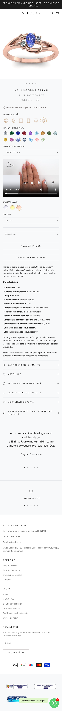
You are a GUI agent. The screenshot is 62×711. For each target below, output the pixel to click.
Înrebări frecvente (11, 570)
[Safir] (17, 133)
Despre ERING (10, 565)
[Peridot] (49, 133)
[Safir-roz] (11, 139)
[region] (31, 495)
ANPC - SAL (9, 599)
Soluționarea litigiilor (12, 603)
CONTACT (42, 531)
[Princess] (21, 120)
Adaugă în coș (31, 246)
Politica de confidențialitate (15, 613)
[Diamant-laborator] (24, 139)
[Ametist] (30, 133)
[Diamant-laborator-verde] (43, 139)
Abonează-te (16, 652)
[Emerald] (28, 120)
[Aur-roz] (19, 208)
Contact (7, 579)
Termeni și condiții (11, 608)
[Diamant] (5, 133)
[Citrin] (42, 133)
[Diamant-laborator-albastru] (30, 139)
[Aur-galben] (12, 207)
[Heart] (36, 120)
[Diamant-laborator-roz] (36, 139)
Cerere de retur (10, 617)
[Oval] (13, 120)
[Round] (6, 120)
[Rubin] (24, 133)
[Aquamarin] (55, 133)
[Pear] (43, 120)
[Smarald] (11, 133)
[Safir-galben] (5, 139)
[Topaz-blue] (36, 133)
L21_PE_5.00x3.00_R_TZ (31, 95)
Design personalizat (31, 257)
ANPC (6, 594)
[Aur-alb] (5, 207)
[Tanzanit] (18, 139)
